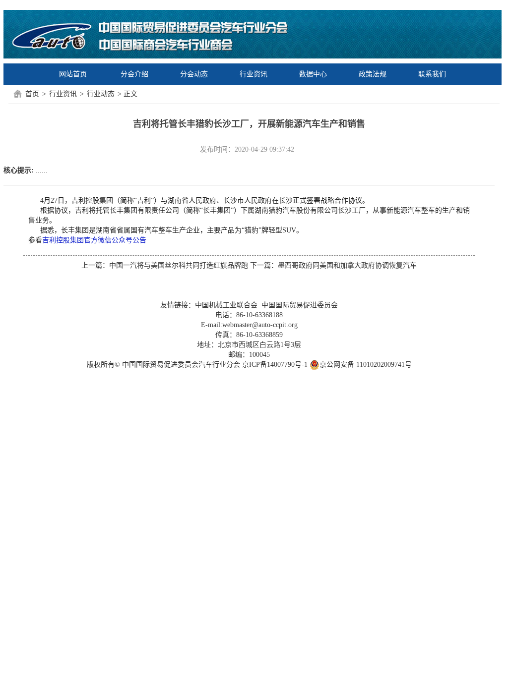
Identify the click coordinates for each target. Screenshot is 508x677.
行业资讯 (253, 74)
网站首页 (73, 74)
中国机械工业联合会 (226, 305)
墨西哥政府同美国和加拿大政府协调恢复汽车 (347, 265)
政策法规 (372, 74)
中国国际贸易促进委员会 (299, 305)
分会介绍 (134, 74)
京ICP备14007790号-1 (275, 364)
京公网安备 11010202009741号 (365, 364)
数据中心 (313, 74)
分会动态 (194, 74)
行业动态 (101, 94)
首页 (32, 94)
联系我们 (432, 74)
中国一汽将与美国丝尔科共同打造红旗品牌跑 (178, 265)
